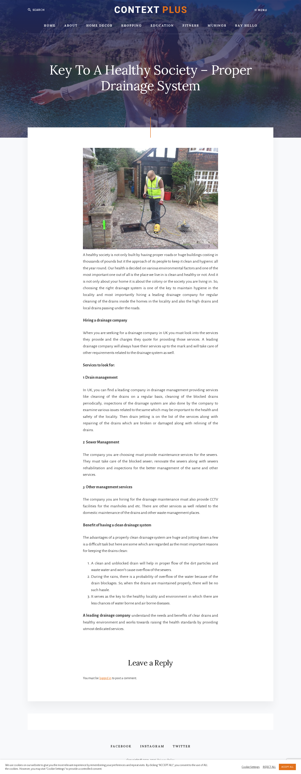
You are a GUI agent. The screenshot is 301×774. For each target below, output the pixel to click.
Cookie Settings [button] (251, 766)
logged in (105, 678)
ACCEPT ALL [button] (287, 767)
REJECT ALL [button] (269, 766)
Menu (262, 10)
